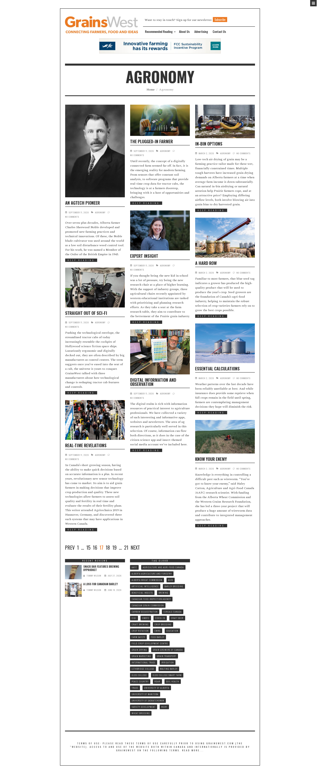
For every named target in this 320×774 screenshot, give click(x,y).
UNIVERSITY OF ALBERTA (156, 687)
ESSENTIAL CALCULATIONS (217, 368)
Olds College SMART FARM (167, 675)
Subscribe (220, 19)
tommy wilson (93, 575)
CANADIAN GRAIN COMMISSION (148, 605)
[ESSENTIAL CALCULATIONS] (225, 343)
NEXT (135, 547)
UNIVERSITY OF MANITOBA (145, 694)
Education (172, 630)
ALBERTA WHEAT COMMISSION (147, 580)
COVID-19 (160, 618)
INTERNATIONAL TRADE (144, 662)
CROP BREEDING (163, 624)
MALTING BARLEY (169, 668)
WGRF (164, 706)
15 (88, 547)
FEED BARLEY (157, 637)
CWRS (157, 630)
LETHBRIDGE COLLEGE (143, 668)
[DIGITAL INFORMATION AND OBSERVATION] (160, 351)
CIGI (134, 618)
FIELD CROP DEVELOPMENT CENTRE (150, 643)
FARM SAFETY (138, 637)
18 (108, 547)
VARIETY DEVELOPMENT (144, 706)
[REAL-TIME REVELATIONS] (95, 420)
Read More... (193, 750)
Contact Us (219, 31)
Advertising (201, 31)
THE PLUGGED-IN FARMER (151, 141)
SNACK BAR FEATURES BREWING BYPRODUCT (101, 568)
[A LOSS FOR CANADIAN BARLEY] (73, 590)
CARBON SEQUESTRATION (145, 611)
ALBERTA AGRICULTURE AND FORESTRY (152, 573)
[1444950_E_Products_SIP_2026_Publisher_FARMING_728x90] (160, 45)
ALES (170, 580)
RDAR (157, 681)
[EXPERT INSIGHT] (160, 230)
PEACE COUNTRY (140, 681)
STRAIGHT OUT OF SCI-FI (86, 313)
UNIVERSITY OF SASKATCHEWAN (148, 700)
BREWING (163, 592)
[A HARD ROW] (225, 238)
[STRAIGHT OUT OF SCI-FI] (95, 287)
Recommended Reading (159, 31)
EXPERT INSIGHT (144, 256)
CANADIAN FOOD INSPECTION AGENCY (151, 599)
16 (95, 547)
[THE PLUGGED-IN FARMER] (160, 120)
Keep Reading (81, 260)
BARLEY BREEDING (173, 586)
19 (114, 547)
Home (150, 89)
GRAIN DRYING (139, 649)
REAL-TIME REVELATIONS (85, 445)
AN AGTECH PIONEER (82, 203)
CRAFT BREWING (140, 624)
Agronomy (100, 212)
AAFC (134, 567)
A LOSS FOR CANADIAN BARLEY (100, 584)
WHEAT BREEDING (141, 713)
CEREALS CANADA (173, 611)
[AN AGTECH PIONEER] (95, 151)
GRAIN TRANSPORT (166, 656)
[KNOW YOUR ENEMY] (225, 437)
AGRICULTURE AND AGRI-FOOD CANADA (163, 567)
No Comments (72, 216)
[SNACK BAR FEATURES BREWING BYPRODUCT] (73, 572)
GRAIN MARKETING (141, 656)
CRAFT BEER (177, 618)
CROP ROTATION (140, 630)
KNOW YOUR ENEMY (211, 459)
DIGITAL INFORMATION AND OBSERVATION (153, 382)
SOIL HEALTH (172, 681)
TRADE (135, 687)
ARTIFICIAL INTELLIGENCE (145, 586)
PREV (70, 547)
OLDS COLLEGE (139, 675)
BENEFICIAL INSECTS (142, 592)
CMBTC (145, 618)
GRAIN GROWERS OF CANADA (168, 649)
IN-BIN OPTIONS (208, 144)
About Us (184, 31)
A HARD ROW (206, 263)
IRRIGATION (167, 662)
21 (126, 547)
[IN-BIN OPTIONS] (225, 121)
